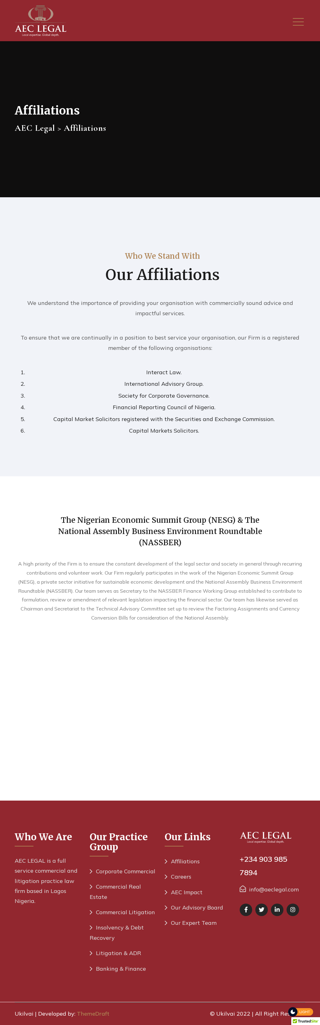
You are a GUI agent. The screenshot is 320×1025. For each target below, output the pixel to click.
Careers (181, 876)
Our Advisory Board (197, 907)
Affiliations (185, 861)
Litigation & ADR (118, 953)
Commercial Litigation (125, 912)
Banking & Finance (121, 968)
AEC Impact (186, 892)
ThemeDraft (93, 1013)
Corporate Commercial (125, 871)
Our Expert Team (194, 922)
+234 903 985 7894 (263, 865)
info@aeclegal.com (274, 889)
